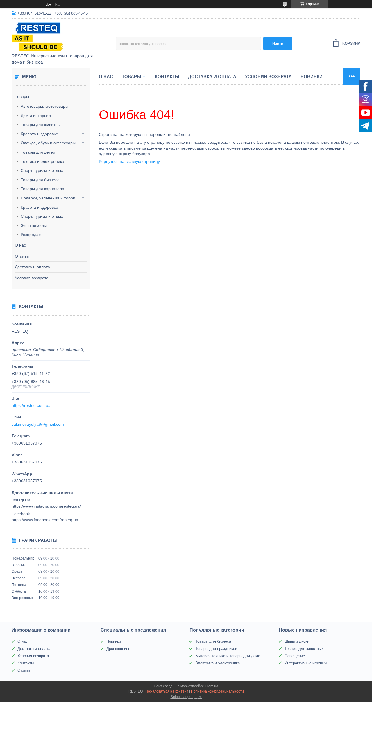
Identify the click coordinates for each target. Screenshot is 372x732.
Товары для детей (38, 152)
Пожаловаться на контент (166, 691)
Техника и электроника (42, 161)
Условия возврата (32, 278)
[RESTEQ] (62, 36)
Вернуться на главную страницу (129, 161)
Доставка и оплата (32, 267)
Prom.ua (211, 686)
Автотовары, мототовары (44, 106)
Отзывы (22, 256)
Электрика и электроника (217, 663)
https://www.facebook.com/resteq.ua (45, 519)
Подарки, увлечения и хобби (48, 198)
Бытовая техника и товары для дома (227, 656)
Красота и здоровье (39, 134)
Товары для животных (41, 124)
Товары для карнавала (42, 188)
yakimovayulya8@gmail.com (38, 424)
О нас (20, 245)
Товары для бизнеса (40, 179)
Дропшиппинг (118, 648)
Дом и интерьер (36, 115)
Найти (277, 43)
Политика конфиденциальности (217, 691)
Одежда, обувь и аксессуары (48, 143)
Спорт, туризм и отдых (42, 170)
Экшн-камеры (34, 225)
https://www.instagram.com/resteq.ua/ (46, 506)
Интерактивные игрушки (306, 663)
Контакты (167, 76)
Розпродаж (31, 234)
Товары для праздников (216, 648)
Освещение (295, 656)
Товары (22, 96)
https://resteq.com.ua (31, 405)
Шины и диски (297, 641)
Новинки (312, 76)
